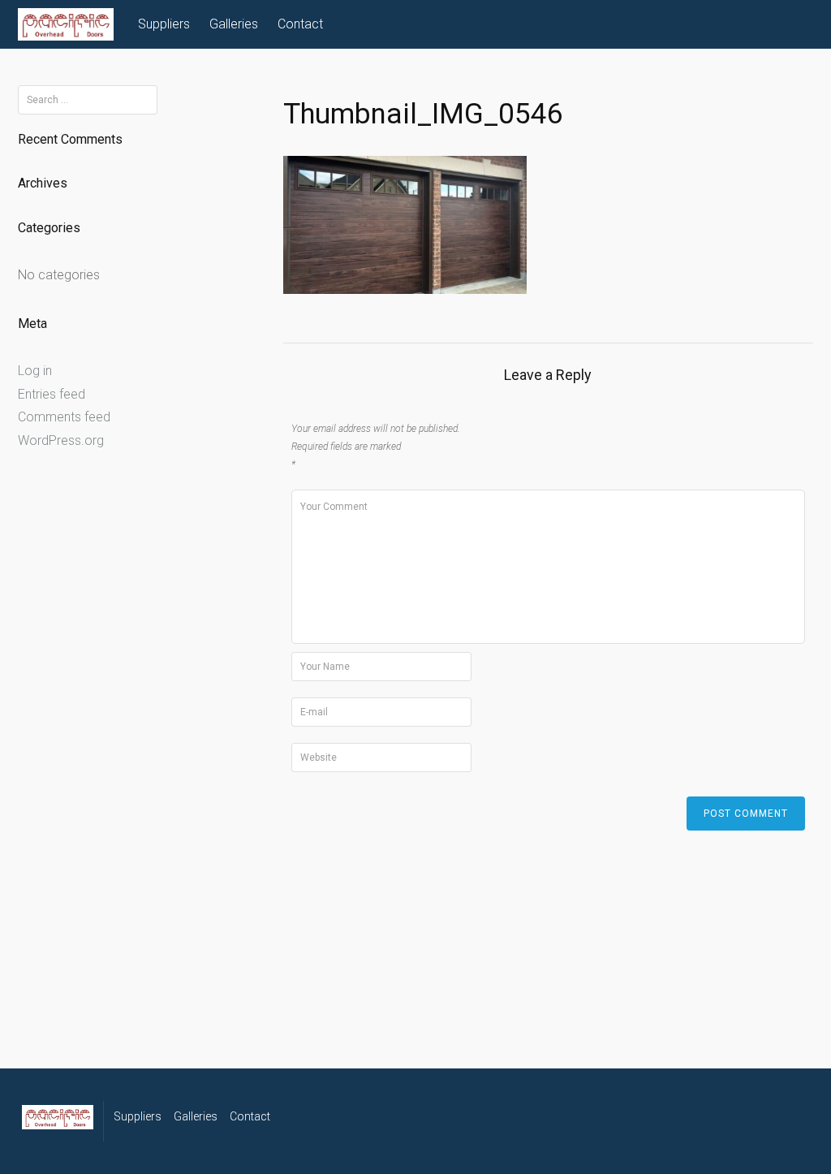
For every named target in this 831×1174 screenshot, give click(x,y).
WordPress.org (61, 440)
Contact (300, 24)
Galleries (233, 24)
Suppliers (164, 24)
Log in (35, 370)
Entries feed (51, 394)
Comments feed (64, 417)
